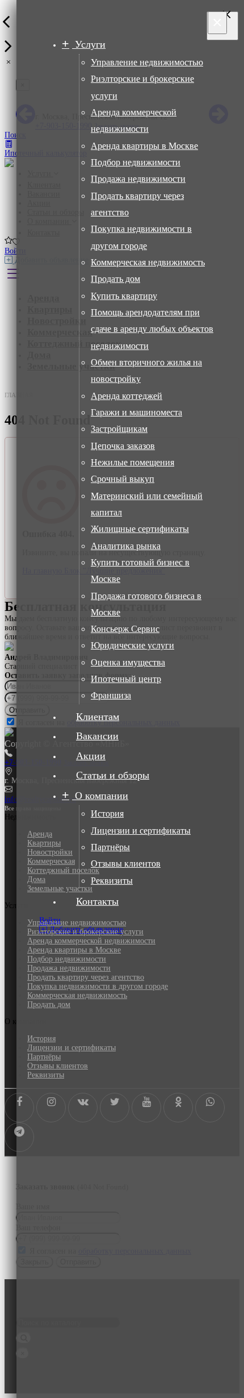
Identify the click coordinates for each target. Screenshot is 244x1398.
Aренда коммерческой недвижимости (91, 941)
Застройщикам (119, 429)
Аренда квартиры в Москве (144, 146)
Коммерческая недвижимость (148, 262)
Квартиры (44, 843)
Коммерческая (51, 861)
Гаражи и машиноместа (136, 412)
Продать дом (115, 279)
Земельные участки (59, 888)
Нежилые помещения (132, 462)
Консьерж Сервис (125, 629)
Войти (15, 251)
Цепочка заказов (123, 446)
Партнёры (110, 847)
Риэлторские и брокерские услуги (85, 931)
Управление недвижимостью (147, 62)
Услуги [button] (89, 44)
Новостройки (50, 852)
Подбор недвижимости (135, 162)
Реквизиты (112, 880)
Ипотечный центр (126, 679)
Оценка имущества (128, 662)
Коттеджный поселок (63, 870)
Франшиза (111, 695)
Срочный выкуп (122, 479)
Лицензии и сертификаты (141, 830)
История (107, 813)
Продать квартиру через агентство (85, 977)
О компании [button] (100, 795)
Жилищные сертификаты (140, 529)
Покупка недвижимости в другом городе (97, 986)
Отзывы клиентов (126, 863)
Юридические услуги (132, 645)
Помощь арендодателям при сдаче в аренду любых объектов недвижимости (152, 329)
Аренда (39, 834)
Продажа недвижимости (138, 179)
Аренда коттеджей (126, 396)
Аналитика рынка (126, 546)
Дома (36, 879)
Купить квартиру (124, 296)
